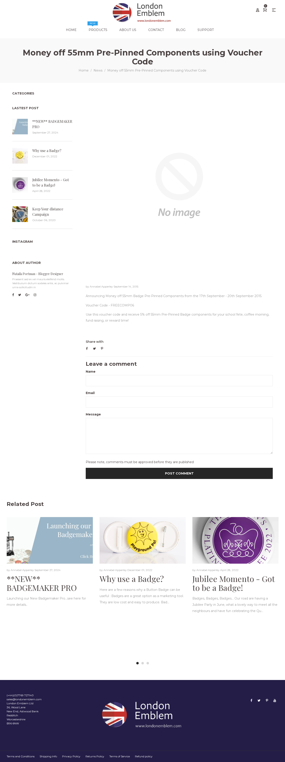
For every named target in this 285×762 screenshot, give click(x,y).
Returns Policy (95, 756)
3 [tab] (148, 663)
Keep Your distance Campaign (47, 212)
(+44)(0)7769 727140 (20, 695)
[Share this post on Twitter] (94, 349)
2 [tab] (142, 663)
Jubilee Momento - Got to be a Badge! (50, 182)
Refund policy (144, 756)
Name (91, 372)
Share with (95, 342)
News (98, 70)
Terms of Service (119, 756)
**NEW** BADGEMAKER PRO (52, 124)
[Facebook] (13, 295)
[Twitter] (19, 295)
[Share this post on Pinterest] (102, 349)
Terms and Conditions (21, 756)
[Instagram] (35, 295)
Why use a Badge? (46, 150)
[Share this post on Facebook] (87, 349)
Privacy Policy (71, 756)
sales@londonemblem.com (24, 699)
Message (93, 414)
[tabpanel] (49, 566)
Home (84, 70)
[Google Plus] (27, 295)
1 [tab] (137, 663)
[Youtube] (274, 700)
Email (90, 393)
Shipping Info (48, 756)
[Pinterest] (267, 700)
